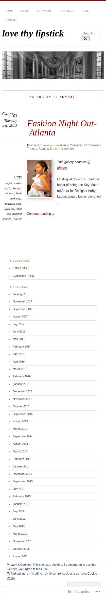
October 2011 (21, 548)
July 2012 (18, 511)
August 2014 (20, 443)
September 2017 (23, 309)
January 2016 (21, 383)
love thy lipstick (33, 33)
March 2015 (20, 428)
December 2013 (22, 473)
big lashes (15, 188)
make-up (9, 208)
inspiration (66, 148)
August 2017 (20, 316)
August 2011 (20, 556)
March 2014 (20, 451)
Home (9, 10)
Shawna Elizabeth (53, 145)
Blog (85, 10)
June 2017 (19, 331)
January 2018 (21, 294)
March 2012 (20, 533)
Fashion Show (47, 148)
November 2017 (22, 301)
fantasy (9, 193)
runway (17, 218)
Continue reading (41, 214)
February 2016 (22, 376)
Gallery (8, 114)
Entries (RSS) (21, 267)
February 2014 (22, 458)
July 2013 (18, 488)
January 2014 (21, 466)
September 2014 (23, 436)
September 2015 (23, 414)
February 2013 (22, 496)
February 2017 (22, 346)
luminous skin (13, 203)
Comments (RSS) (23, 275)
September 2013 (23, 481)
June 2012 (19, 518)
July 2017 (18, 324)
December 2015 (22, 391)
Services (67, 10)
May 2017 (19, 338)
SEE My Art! (45, 10)
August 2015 (20, 421)
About (25, 10)
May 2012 (19, 526)
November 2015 (22, 399)
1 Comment (93, 145)
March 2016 (20, 368)
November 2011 (22, 541)
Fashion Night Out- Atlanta (62, 127)
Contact (11, 19)
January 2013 (21, 503)
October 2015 (21, 406)
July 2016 (18, 353)
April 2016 (19, 361)
